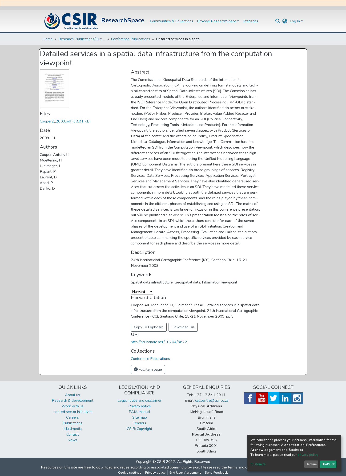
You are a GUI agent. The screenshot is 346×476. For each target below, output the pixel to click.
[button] (285, 21)
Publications (72, 423)
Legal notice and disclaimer (139, 400)
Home (48, 39)
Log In (295, 21)
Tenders (139, 423)
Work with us (73, 406)
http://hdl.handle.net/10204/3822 (159, 342)
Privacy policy (155, 472)
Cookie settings (129, 472)
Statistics (250, 21)
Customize (258, 464)
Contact (72, 434)
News (72, 440)
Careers (72, 417)
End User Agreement (185, 472)
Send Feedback (216, 472)
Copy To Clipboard (149, 327)
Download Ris (183, 327)
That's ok (328, 464)
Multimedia (73, 428)
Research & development (72, 400)
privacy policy (308, 454)
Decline (311, 464)
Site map (139, 417)
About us (72, 394)
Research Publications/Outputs (81, 39)
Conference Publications (130, 39)
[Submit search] (278, 21)
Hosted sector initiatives (72, 411)
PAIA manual (139, 411)
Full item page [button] (150, 369)
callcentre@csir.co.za (212, 400)
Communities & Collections (171, 21)
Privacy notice (139, 406)
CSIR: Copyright (139, 428)
